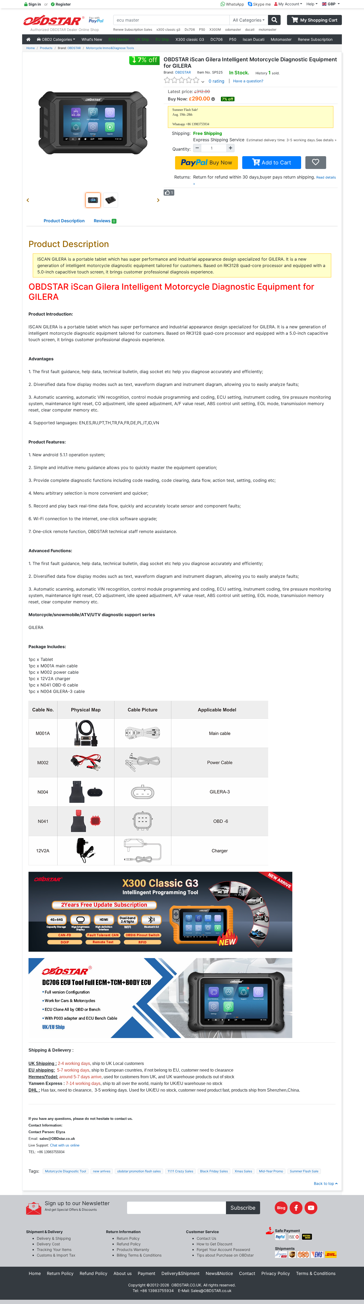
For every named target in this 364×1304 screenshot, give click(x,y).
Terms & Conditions (315, 1273)
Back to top (324, 1183)
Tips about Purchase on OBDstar (225, 1255)
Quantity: (181, 149)
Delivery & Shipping (54, 1238)
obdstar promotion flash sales (139, 1171)
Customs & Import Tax (56, 1255)
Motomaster (281, 39)
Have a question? (248, 81)
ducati (249, 29)
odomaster (233, 29)
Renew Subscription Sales (132, 29)
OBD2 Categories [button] (56, 39)
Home (30, 48)
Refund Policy (129, 1244)
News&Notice (219, 1273)
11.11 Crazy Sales (180, 1171)
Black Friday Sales (214, 1171)
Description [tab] (64, 220)
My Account (288, 4)
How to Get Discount (214, 1244)
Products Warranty (133, 1249)
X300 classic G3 (190, 39)
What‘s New (92, 39)
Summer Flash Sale (304, 1171)
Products (46, 48)
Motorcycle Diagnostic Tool (65, 1171)
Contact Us (206, 1238)
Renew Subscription (315, 39)
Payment (146, 1273)
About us (123, 1273)
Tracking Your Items (54, 1249)
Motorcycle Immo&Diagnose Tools (110, 48)
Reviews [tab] (104, 220)
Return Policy (128, 1238)
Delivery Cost (48, 1244)
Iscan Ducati (253, 39)
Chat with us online (64, 1145)
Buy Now (220, 162)
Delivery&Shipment (180, 1273)
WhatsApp (234, 4)
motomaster (267, 29)
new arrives (101, 1171)
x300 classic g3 (168, 29)
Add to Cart (275, 162)
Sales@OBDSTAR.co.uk (211, 1290)
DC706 (217, 39)
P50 (202, 29)
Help (310, 4)
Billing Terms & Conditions (139, 1255)
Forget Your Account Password (223, 1249)
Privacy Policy (275, 1273)
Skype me (261, 4)
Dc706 (190, 29)
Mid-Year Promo (271, 1171)
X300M (215, 29)
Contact (247, 1273)
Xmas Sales (243, 1171)
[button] (28, 200)
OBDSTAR (74, 48)
